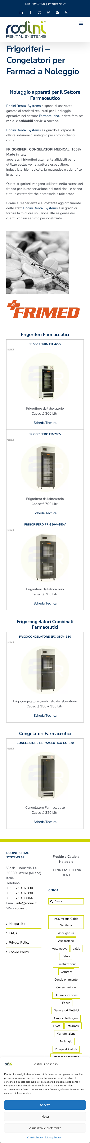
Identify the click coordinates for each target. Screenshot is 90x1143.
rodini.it (21, 908)
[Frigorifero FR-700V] (45, 441)
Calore (66, 956)
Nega (45, 1116)
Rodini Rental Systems (23, 105)
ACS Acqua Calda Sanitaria (66, 922)
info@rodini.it (57, 4)
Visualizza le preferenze (45, 1128)
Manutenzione (66, 1033)
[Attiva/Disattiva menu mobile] (81, 23)
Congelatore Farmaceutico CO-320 (45, 743)
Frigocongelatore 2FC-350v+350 (45, 637)
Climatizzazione (66, 964)
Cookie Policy (35, 1137)
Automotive (59, 948)
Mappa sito (17, 923)
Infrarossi (73, 1026)
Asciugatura (66, 933)
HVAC (57, 1026)
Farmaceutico (49, 115)
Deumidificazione (66, 995)
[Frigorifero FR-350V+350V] (45, 531)
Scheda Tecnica (45, 423)
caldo (76, 948)
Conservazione (66, 987)
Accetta (45, 1105)
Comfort (66, 972)
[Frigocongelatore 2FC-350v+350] (45, 643)
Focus (66, 1003)
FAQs (13, 933)
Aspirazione (66, 941)
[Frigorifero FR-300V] (45, 351)
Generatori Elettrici (66, 1010)
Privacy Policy (53, 1137)
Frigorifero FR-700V (45, 434)
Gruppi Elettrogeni (66, 1018)
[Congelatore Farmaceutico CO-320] (45, 749)
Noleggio (66, 1041)
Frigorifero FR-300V (45, 344)
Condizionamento (66, 979)
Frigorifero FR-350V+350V (45, 525)
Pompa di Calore (66, 1049)
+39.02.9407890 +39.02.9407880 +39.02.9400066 (19, 893)
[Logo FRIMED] (43, 295)
